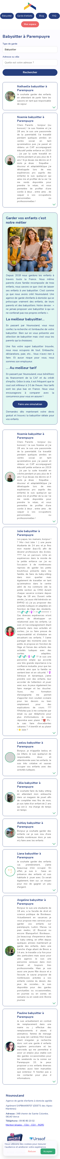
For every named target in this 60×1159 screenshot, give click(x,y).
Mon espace (30, 24)
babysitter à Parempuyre (32, 88)
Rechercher (30, 72)
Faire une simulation (30, 404)
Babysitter (7, 15)
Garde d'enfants (24, 15)
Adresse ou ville (11, 56)
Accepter (47, 1151)
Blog (41, 15)
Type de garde (10, 43)
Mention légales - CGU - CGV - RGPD (25, 1124)
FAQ (54, 15)
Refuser (32, 1151)
